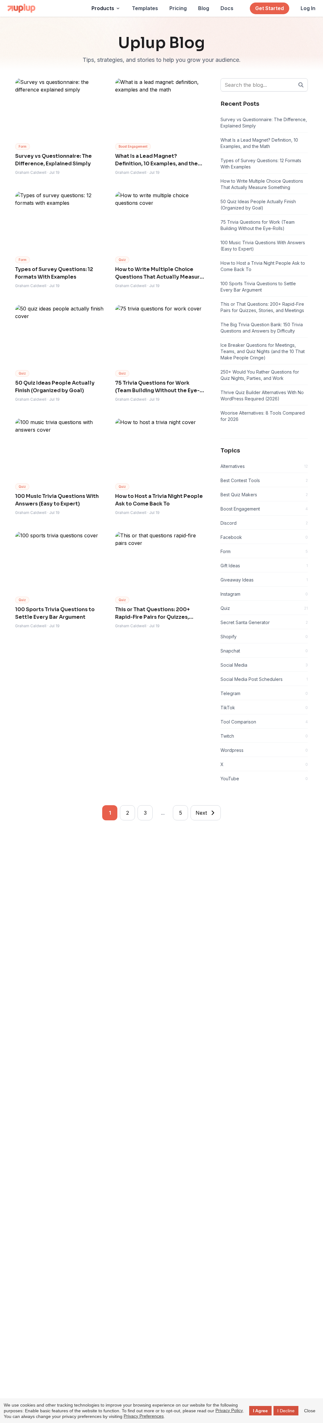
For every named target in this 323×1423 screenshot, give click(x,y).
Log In (308, 8)
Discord (264, 523)
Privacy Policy (229, 1410)
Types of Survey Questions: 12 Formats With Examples (260, 163)
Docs (226, 8)
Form (264, 551)
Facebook (264, 537)
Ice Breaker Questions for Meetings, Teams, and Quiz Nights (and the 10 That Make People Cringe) (262, 351)
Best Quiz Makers (264, 494)
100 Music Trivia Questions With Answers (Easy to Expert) (262, 245)
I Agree (260, 1410)
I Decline (286, 1410)
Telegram (264, 693)
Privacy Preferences (144, 1416)
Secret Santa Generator (264, 622)
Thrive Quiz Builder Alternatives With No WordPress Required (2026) (262, 395)
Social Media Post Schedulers (264, 679)
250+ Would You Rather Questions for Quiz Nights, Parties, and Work (259, 375)
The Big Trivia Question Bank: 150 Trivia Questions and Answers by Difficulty (261, 328)
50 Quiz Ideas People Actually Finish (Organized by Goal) (258, 204)
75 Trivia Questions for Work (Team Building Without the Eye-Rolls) (257, 225)
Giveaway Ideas (264, 579)
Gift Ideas (264, 565)
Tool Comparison (264, 721)
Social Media (264, 665)
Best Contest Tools (264, 480)
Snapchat (264, 650)
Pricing (178, 8)
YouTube (264, 778)
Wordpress (264, 750)
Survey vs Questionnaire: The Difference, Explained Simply (263, 122)
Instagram (264, 594)
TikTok (264, 707)
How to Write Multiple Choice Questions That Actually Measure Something (261, 184)
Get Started (269, 8)
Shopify (264, 636)
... (163, 813)
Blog (203, 8)
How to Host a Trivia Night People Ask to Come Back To (262, 266)
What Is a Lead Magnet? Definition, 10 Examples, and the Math (259, 143)
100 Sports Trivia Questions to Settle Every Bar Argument (258, 286)
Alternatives (264, 466)
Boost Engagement (264, 508)
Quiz (264, 608)
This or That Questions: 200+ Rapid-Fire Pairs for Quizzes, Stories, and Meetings (262, 307)
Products (102, 8)
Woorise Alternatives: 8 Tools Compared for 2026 (262, 416)
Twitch (264, 736)
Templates (145, 8)
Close (309, 1410)
